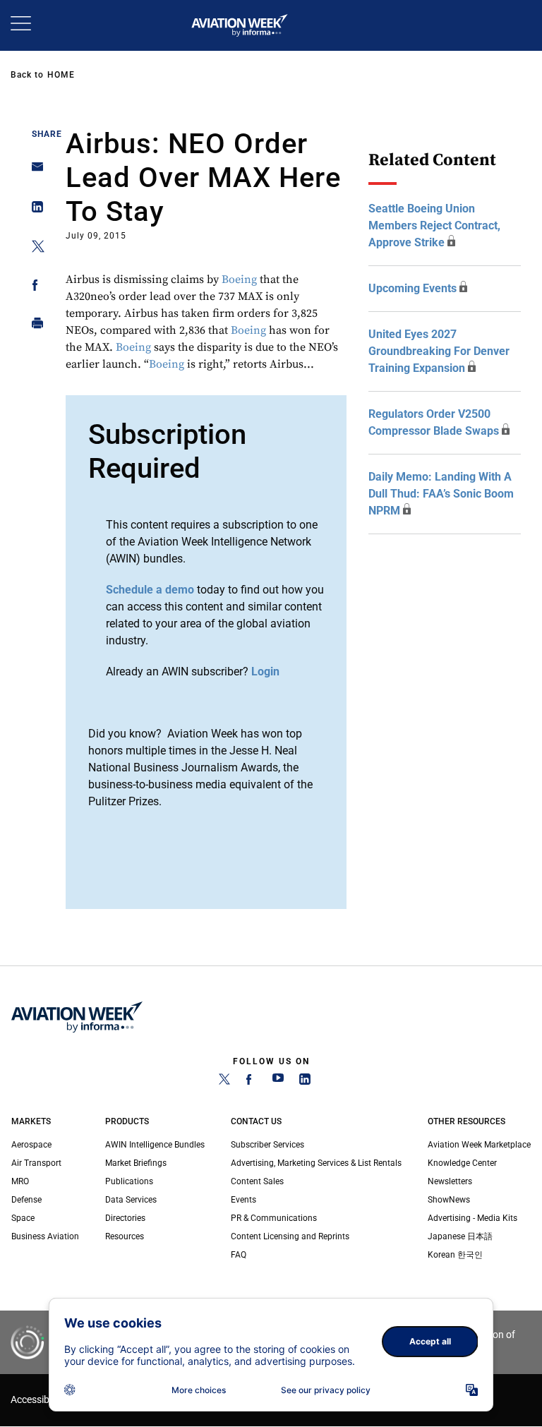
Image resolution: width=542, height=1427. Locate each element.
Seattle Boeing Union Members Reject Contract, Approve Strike (434, 225)
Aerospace (31, 1145)
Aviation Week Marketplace (479, 1145)
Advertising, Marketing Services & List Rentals (316, 1163)
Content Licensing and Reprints (290, 1236)
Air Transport (36, 1163)
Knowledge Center (462, 1163)
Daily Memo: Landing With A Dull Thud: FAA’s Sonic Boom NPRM (441, 493)
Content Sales (257, 1181)
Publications (129, 1181)
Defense (26, 1200)
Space (23, 1218)
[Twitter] (224, 1082)
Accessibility (37, 1400)
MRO (20, 1181)
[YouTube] (278, 1082)
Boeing (239, 279)
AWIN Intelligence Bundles (155, 1145)
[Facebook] (251, 1082)
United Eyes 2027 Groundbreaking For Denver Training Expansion (439, 351)
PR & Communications (274, 1218)
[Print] (33, 326)
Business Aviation (45, 1236)
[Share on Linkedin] (33, 210)
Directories (125, 1218)
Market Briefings (136, 1163)
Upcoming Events (412, 288)
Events (243, 1200)
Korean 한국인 (455, 1255)
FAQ (238, 1255)
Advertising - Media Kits (472, 1218)
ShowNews (449, 1200)
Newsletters (450, 1181)
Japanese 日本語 (460, 1236)
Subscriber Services (267, 1145)
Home (61, 75)
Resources (124, 1236)
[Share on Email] (33, 171)
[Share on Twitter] (33, 249)
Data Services (131, 1200)
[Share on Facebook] (33, 287)
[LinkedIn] (305, 1082)
